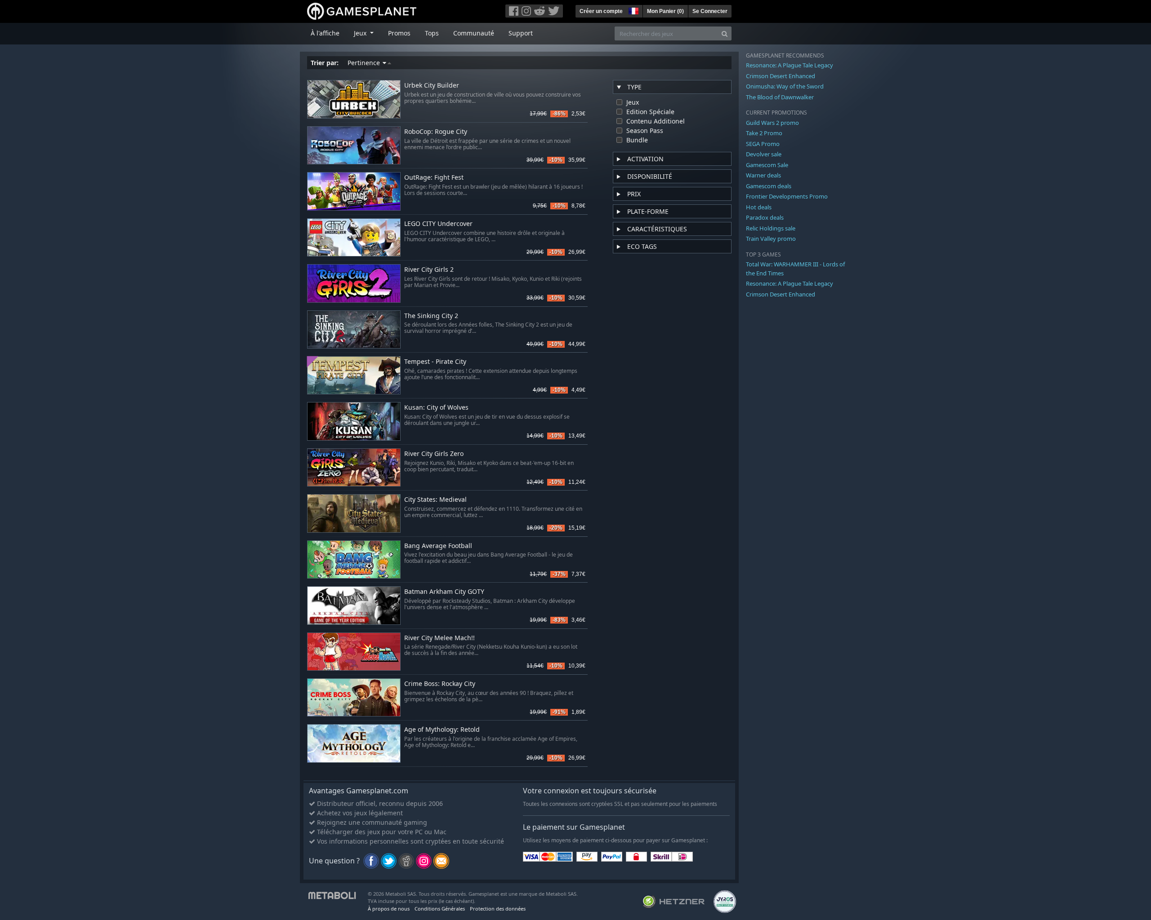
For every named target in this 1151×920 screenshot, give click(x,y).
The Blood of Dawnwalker (780, 97)
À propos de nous (389, 908)
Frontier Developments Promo (787, 196)
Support (521, 33)
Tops (432, 33)
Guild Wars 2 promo (772, 123)
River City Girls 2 (429, 270)
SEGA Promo (763, 144)
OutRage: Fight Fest (434, 177)
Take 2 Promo (764, 133)
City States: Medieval (435, 500)
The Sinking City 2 (431, 316)
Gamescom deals (768, 186)
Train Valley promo (771, 238)
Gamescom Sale (767, 165)
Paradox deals (765, 217)
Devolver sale (763, 154)
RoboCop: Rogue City (435, 132)
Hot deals (759, 207)
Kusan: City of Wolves (436, 407)
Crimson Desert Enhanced (780, 76)
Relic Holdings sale (770, 228)
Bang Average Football (438, 546)
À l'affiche (325, 33)
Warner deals (763, 175)
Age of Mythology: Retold (442, 730)
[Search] (725, 33)
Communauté (473, 33)
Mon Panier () (665, 11)
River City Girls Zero (434, 454)
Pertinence (365, 62)
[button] (632, 9)
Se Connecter (709, 11)
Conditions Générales (440, 908)
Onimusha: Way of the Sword (785, 86)
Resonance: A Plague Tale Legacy (789, 65)
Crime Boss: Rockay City (439, 684)
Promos (399, 33)
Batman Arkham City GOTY (444, 592)
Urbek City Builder (431, 85)
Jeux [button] (361, 33)
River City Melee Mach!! (439, 638)
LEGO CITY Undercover (438, 224)
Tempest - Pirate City (435, 362)
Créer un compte (601, 11)
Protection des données (498, 908)
